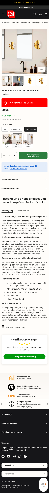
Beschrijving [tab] (7, 210)
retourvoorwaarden (18, 168)
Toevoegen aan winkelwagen (33, 156)
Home (4, 23)
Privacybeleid (6, 485)
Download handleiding (15, 327)
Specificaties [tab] (23, 210)
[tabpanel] (24, 268)
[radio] (5, 129)
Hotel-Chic (15, 23)
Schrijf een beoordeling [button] (24, 356)
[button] (46, 14)
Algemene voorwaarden (21, 485)
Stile (8, 23)
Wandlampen (25, 23)
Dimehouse (11, 482)
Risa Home (6, 94)
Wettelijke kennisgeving (10, 487)
